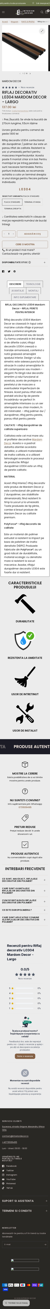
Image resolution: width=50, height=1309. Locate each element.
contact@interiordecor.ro (15, 1136)
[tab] (15, 284)
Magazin (14, 21)
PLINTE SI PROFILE (28, 21)
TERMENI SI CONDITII (17, 1211)
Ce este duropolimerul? (17, 910)
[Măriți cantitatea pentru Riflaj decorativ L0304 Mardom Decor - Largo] (13, 234)
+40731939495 (9, 1142)
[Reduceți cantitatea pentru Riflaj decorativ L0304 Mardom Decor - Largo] (4, 234)
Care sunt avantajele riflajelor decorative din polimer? (18, 891)
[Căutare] (42, 12)
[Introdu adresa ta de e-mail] (45, 1244)
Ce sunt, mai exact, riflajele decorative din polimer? (19, 880)
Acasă (5, 21)
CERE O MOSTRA (25, 244)
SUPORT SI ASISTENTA (18, 1201)
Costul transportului (20, 111)
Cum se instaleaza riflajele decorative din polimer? (19, 901)
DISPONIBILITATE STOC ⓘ (16, 262)
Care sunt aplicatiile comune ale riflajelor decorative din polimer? (20, 919)
